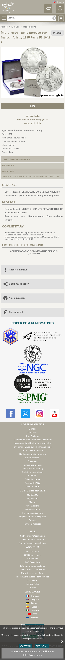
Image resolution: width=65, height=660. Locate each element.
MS (32, 106)
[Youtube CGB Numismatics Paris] (54, 413)
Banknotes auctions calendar (32, 543)
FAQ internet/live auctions (32, 566)
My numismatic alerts (32, 513)
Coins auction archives (32, 450)
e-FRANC (32, 475)
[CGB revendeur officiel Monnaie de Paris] (32, 383)
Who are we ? (32, 551)
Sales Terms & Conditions (32, 569)
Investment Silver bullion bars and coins (33, 447)
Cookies (32, 587)
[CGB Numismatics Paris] (8, 13)
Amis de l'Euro (32, 486)
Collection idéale (32, 479)
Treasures (32, 461)
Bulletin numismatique (32, 472)
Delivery (32, 520)
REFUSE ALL (42, 646)
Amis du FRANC (32, 483)
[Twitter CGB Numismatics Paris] (25, 413)
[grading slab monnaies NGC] (32, 368)
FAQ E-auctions (32, 562)
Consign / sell (16, 312)
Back (59, 32)
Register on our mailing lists (32, 516)
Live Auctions (32, 436)
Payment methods (32, 524)
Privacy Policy (32, 584)
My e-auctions (32, 506)
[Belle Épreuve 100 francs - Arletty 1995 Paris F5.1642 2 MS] (32, 97)
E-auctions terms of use (32, 573)
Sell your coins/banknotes (32, 536)
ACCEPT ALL (25, 646)
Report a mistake (18, 269)
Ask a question (17, 298)
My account (32, 498)
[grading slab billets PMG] (32, 398)
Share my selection (19, 283)
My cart (32, 502)
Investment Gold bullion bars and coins (32, 443)
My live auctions (32, 509)
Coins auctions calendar (32, 539)
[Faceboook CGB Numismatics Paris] (10, 413)
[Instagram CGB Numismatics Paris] (39, 413)
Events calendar (32, 457)
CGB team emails (32, 555)
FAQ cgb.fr (32, 558)
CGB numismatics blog (32, 468)
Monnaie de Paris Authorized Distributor (33, 439)
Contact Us (32, 495)
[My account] (60, 12)
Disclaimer (32, 580)
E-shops (32, 429)
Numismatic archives (32, 465)
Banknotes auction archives (32, 454)
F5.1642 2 (8, 165)
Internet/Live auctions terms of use (32, 577)
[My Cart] (48, 12)
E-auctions (33, 432)
